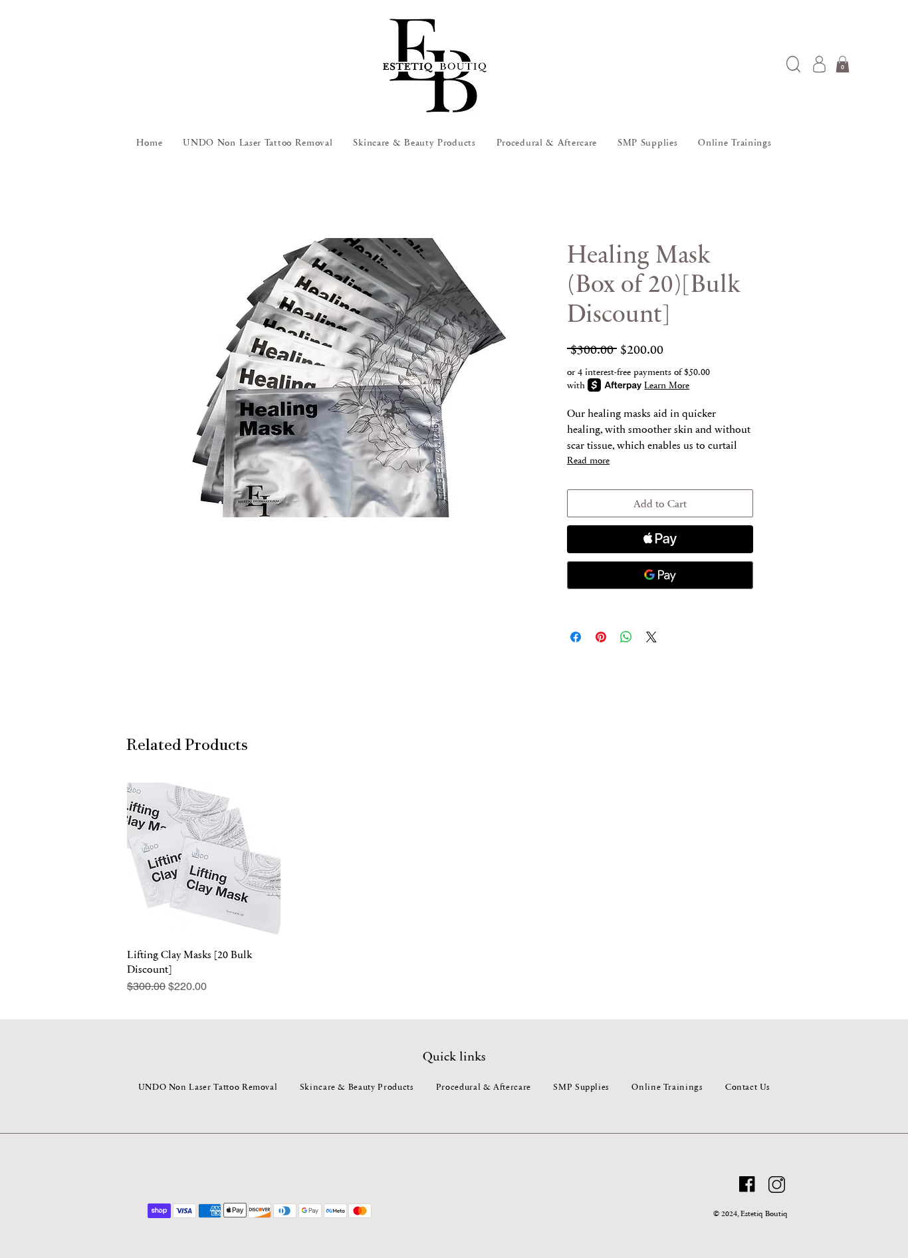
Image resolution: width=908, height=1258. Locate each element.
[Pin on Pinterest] (601, 637)
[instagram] (776, 1184)
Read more (588, 460)
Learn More (666, 385)
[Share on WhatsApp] (626, 637)
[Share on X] (651, 637)
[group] (454, 889)
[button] (793, 64)
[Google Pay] (660, 575)
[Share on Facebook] (576, 637)
